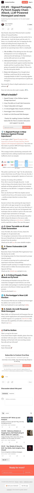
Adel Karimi (25, 319)
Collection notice (28, 482)
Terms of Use (25, 369)
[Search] (31, 413)
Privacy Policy (29, 370)
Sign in (30, 2)
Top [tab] (3, 413)
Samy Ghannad (8, 23)
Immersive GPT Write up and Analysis (10, 418)
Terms (21, 482)
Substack (9, 489)
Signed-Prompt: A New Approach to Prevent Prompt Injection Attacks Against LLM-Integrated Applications (15, 141)
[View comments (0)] (8, 29)
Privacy (17, 482)
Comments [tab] (5, 393)
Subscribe (24, 2)
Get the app (25, 485)
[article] (17, 422)
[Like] (2, 427)
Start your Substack (12, 485)
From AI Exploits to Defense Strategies (11, 452)
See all (4, 460)
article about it (20, 220)
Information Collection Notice (16, 370)
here (13, 242)
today (27, 305)
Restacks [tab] (11, 393)
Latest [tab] (7, 413)
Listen (30, 24)
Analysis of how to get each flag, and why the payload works (12, 422)
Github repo (13, 271)
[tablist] (8, 393)
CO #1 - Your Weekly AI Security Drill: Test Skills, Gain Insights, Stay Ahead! (13, 448)
